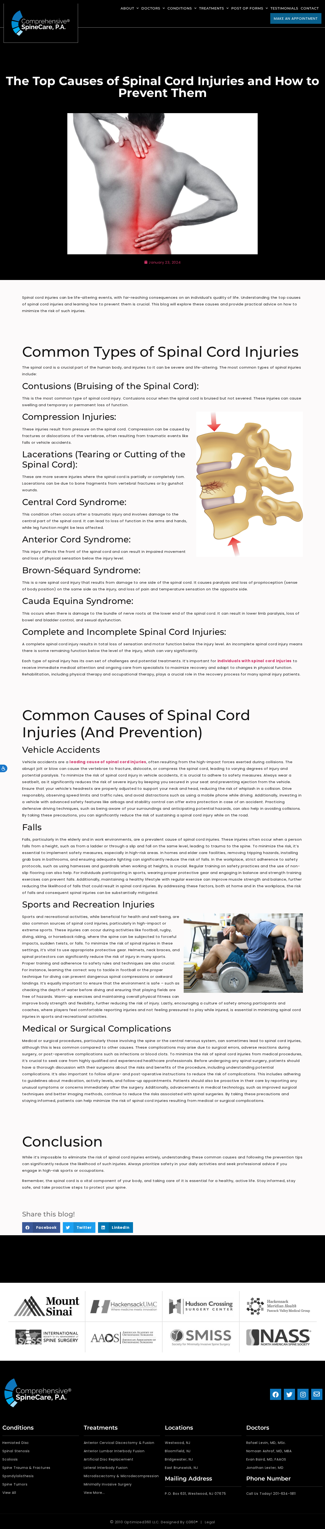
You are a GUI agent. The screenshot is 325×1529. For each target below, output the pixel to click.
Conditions (179, 8)
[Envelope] (316, 1394)
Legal (210, 1521)
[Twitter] (289, 1394)
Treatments (211, 8)
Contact (310, 8)
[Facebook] (275, 1394)
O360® (192, 1521)
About (127, 8)
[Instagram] (303, 1394)
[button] (41, 1227)
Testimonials (284, 8)
